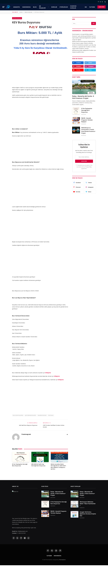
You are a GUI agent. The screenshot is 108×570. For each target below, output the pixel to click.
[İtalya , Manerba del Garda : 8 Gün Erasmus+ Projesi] (84, 87)
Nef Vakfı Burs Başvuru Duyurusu (28, 425)
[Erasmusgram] (8, 7)
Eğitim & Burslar (17, 18)
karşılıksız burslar (42, 415)
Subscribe (101, 7)
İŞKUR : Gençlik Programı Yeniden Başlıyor (87, 120)
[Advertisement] (40, 74)
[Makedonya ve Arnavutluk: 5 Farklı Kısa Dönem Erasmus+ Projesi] (76, 130)
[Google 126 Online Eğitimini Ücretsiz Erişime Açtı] (74, 514)
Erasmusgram (26, 434)
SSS (86, 7)
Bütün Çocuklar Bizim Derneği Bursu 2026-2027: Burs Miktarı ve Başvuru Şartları (58, 466)
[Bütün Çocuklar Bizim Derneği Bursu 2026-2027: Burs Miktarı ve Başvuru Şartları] (59, 457)
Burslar (54, 7)
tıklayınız (57, 376)
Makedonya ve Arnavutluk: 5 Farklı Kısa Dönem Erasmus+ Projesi (88, 130)
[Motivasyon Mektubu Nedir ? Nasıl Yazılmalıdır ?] (74, 504)
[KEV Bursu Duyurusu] (40, 40)
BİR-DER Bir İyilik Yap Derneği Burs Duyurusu (38, 464)
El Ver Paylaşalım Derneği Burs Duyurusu (19, 464)
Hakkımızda (26, 7)
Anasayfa (16, 7)
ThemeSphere (62, 559)
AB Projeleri (42, 7)
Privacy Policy (88, 167)
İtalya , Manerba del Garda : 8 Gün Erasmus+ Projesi (83, 97)
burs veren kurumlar (18, 415)
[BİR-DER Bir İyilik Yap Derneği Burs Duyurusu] (40, 457)
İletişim (92, 7)
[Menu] (3, 7)
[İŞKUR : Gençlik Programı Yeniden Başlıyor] (76, 120)
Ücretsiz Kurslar (73, 7)
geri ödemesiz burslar (30, 415)
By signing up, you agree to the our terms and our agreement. (84, 167)
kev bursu (50, 415)
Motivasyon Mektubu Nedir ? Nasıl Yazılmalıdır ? (88, 503)
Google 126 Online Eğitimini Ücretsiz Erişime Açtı (88, 514)
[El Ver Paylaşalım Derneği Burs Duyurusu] (20, 457)
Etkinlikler (64, 7)
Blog (35, 7)
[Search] (105, 2)
